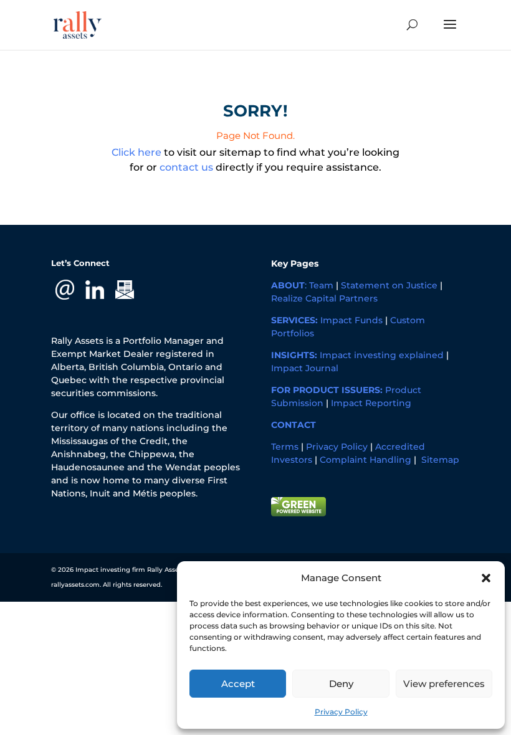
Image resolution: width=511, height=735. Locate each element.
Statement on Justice (389, 285)
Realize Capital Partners (324, 298)
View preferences (444, 684)
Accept (238, 684)
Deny (341, 684)
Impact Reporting (371, 403)
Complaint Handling (365, 459)
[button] (486, 578)
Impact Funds (351, 320)
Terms (284, 446)
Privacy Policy (341, 711)
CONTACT (293, 424)
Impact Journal (304, 368)
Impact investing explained (382, 355)
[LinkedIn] (94, 289)
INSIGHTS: (294, 355)
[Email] (65, 289)
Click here (136, 152)
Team (321, 285)
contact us (186, 167)
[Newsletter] (124, 289)
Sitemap (440, 459)
